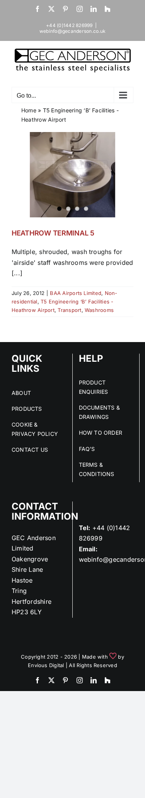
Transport (69, 310)
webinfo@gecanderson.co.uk (72, 31)
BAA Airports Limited (75, 293)
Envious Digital (46, 665)
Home (28, 110)
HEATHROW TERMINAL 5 (53, 233)
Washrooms (99, 310)
